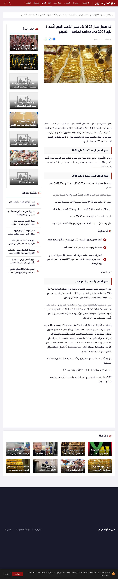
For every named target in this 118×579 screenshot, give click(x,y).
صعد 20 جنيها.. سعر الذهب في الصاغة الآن (83, 247)
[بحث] (9, 3)
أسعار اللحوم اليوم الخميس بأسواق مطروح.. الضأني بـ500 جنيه (75, 240)
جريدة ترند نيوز (105, 3)
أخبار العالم (46, 3)
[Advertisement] (78, 103)
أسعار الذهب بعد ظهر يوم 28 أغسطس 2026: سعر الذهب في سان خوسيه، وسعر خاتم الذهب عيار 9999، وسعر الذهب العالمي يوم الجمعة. (74, 259)
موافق (17, 574)
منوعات (76, 3)
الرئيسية (85, 3)
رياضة (36, 3)
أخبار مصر (57, 3)
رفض (6, 574)
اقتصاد (67, 3)
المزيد (28, 3)
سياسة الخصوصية (22, 529)
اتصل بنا (7, 529)
